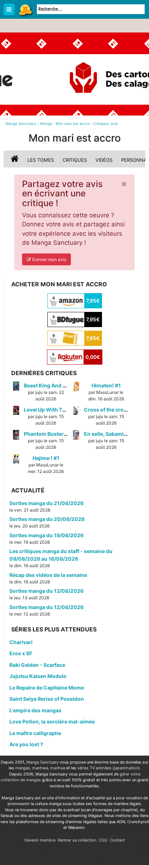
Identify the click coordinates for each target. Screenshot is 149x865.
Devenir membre (40, 840)
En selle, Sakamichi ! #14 (114, 434)
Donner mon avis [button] (48, 259)
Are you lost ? (26, 744)
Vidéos (103, 160)
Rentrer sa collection (77, 840)
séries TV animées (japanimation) (108, 767)
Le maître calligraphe (35, 733)
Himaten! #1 (106, 385)
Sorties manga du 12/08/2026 (46, 607)
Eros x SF (20, 653)
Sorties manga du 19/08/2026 (46, 535)
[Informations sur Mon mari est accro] (15, 160)
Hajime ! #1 (46, 458)
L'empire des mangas (35, 710)
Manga (25, 10)
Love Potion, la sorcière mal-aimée (52, 721)
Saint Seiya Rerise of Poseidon (46, 699)
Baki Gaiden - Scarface (37, 665)
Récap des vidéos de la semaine (48, 575)
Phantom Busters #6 (49, 434)
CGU (103, 840)
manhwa (40, 767)
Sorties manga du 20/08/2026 (47, 519)
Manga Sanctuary (42, 762)
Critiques (75, 160)
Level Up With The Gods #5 (57, 410)
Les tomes (40, 160)
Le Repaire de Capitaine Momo (46, 687)
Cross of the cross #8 (110, 410)
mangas (22, 767)
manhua (57, 767)
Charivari (21, 642)
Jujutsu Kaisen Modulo (38, 676)
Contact (117, 840)
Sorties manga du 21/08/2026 (46, 503)
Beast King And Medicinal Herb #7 (65, 385)
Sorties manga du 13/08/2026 (46, 591)
